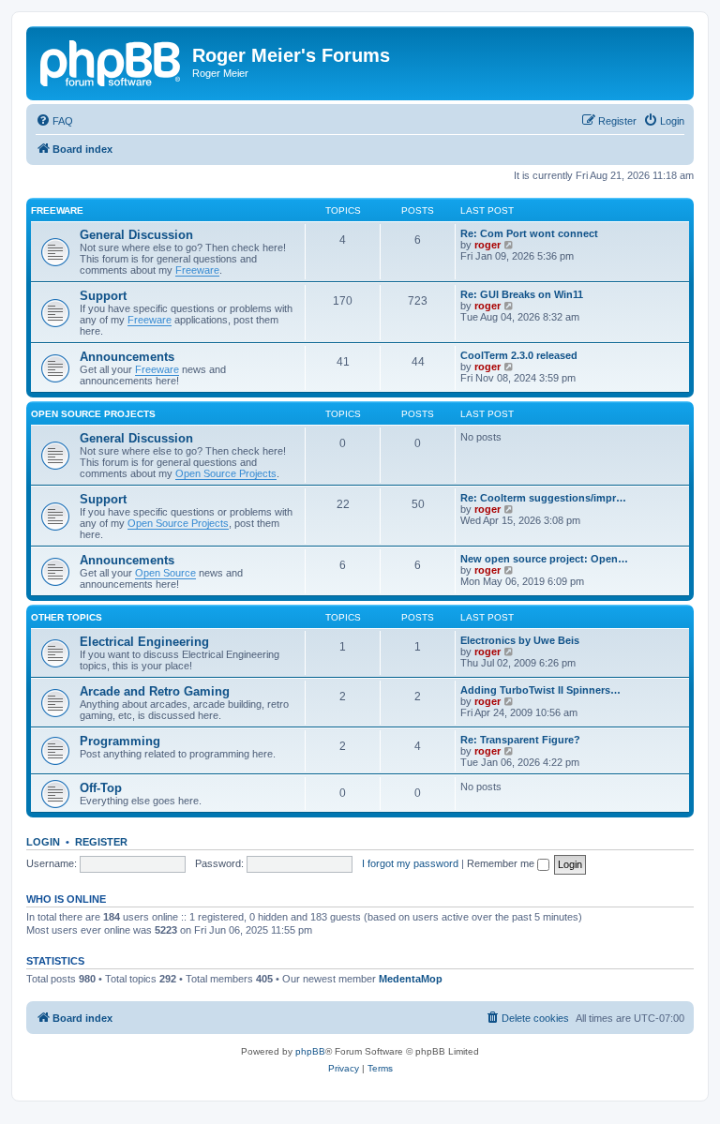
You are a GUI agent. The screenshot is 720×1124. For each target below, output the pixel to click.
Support (103, 296)
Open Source (165, 572)
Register (101, 841)
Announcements (127, 357)
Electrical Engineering (144, 642)
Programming (120, 741)
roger (487, 244)
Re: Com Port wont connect (529, 233)
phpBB (310, 1051)
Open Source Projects (93, 414)
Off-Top (101, 788)
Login (43, 841)
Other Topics (66, 617)
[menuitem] (54, 121)
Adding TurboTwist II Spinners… (540, 690)
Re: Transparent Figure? (520, 739)
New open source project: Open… (544, 558)
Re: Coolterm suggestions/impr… (543, 497)
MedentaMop (410, 978)
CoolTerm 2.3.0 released (519, 355)
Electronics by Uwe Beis (519, 640)
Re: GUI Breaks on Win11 (521, 294)
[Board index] (111, 61)
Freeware (57, 210)
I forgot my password (410, 863)
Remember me (502, 863)
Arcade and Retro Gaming (155, 691)
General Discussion (136, 235)
